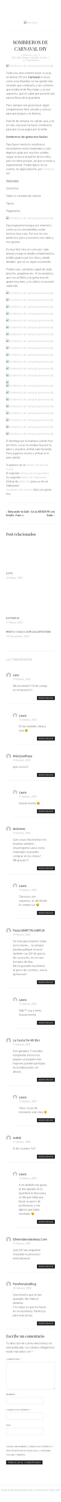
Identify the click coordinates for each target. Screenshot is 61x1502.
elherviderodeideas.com (30, 1239)
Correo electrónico (18, 1409)
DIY (13, 57)
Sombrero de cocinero (20, 489)
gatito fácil (25, 481)
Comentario (13, 1359)
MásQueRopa (22, 756)
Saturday (12, 618)
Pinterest (48, 169)
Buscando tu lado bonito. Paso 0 (17, 513)
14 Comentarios (30, 60)
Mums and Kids (31, 57)
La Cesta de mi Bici (26, 1040)
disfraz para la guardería (34, 473)
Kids (19, 57)
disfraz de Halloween (34, 477)
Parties (43, 57)
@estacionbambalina (20, 1490)
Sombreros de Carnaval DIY (30, 45)
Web (8, 1425)
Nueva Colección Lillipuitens (28, 631)
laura (22, 715)
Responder (46, 697)
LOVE (9, 573)
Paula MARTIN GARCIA (29, 930)
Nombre (11, 1394)
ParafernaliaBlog (24, 1284)
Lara (16, 675)
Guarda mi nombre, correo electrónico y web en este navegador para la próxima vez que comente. (29, 1450)
